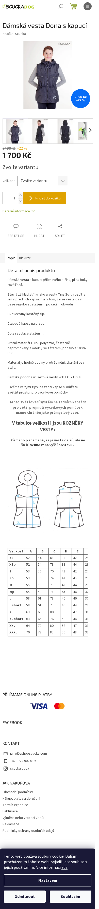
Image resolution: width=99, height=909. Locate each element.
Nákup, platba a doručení (21, 798)
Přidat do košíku (48, 198)
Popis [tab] (11, 258)
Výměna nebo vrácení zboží (23, 817)
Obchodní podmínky (18, 792)
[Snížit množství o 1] (20, 201)
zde (64, 867)
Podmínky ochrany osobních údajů (28, 830)
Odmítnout (24, 896)
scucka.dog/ (19, 768)
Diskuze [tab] (25, 258)
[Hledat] (61, 6)
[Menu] (87, 6)
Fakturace (10, 811)
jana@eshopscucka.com (28, 753)
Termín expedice (15, 805)
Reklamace (11, 824)
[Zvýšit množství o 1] (20, 195)
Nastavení (47, 880)
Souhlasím (70, 896)
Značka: (14, 33)
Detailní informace (16, 211)
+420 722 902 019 (23, 760)
